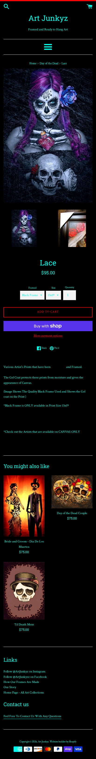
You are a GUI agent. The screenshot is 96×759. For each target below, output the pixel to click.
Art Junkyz (48, 18)
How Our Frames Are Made (21, 682)
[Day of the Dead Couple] (72, 491)
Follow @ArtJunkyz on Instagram (24, 671)
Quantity (69, 287)
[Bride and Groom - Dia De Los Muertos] (24, 506)
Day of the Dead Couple (72, 513)
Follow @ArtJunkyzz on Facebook (25, 677)
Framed (32, 288)
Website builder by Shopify (63, 741)
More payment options (48, 336)
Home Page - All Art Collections (23, 692)
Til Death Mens (24, 624)
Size (53, 288)
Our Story (9, 687)
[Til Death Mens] (24, 591)
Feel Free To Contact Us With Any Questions (32, 716)
